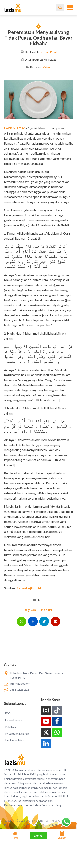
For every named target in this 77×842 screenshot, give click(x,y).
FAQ (8, 713)
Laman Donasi (13, 720)
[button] (21, 621)
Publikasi (10, 727)
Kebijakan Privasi (15, 740)
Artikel (47, 67)
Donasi (38, 835)
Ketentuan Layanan (17, 733)
